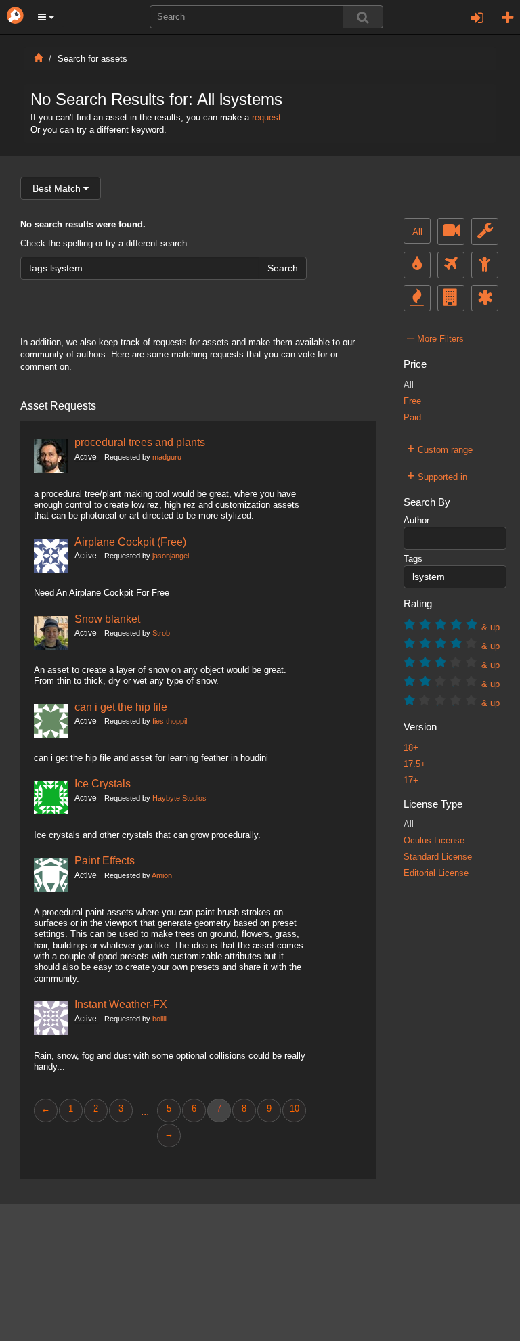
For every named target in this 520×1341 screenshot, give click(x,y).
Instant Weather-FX (120, 1004)
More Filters (435, 337)
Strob (161, 633)
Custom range (440, 448)
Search (282, 268)
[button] (46, 17)
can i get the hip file (120, 707)
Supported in (437, 475)
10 (294, 1109)
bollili (159, 1019)
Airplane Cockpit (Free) (130, 541)
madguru (166, 457)
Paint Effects (104, 860)
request (266, 118)
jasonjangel (170, 556)
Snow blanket (107, 619)
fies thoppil (169, 721)
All (417, 232)
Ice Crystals (102, 783)
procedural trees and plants (139, 442)
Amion (162, 875)
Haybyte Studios (179, 798)
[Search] (363, 16)
